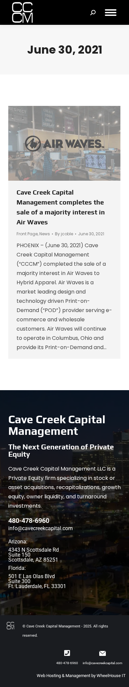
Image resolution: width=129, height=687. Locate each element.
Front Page (27, 234)
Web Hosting (49, 675)
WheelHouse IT (111, 675)
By (64, 234)
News (44, 234)
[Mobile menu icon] (110, 13)
